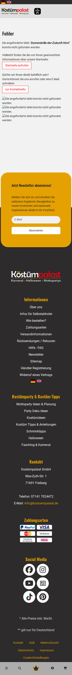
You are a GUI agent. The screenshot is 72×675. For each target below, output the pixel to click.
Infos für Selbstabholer (36, 314)
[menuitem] (3, 2)
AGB (32, 642)
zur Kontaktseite (15, 89)
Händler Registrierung (36, 368)
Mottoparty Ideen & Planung (36, 404)
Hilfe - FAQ (36, 348)
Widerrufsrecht (49, 642)
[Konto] (52, 668)
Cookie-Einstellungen (36, 657)
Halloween (36, 438)
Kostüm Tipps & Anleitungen (36, 424)
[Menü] (6, 668)
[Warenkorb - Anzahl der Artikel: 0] (65, 668)
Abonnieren (36, 230)
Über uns (36, 307)
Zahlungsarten (36, 327)
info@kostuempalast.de (41, 503)
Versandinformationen (36, 334)
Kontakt (18, 642)
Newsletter (36, 354)
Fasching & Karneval (36, 445)
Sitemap (36, 361)
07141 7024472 (42, 496)
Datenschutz (26, 650)
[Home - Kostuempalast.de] (36, 276)
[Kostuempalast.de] (16, 11)
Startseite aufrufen (17, 65)
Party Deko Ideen (36, 411)
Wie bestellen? (36, 321)
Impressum (47, 650)
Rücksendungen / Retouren (36, 341)
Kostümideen (36, 418)
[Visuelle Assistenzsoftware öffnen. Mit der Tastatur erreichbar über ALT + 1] (34, 11)
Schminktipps (36, 431)
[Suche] (19, 668)
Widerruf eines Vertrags (36, 375)
